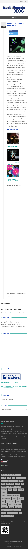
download (4, 480)
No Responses (21, 293)
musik (18, 501)
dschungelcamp (13, 480)
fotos (15, 489)
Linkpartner (19, 544)
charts (18, 478)
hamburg (4, 492)
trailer (15, 513)
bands (3, 478)
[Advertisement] (17, 239)
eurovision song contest (8, 486)
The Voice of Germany (14, 510)
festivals (4, 489)
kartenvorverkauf (6, 498)
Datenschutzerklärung (16, 541)
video (3, 516)
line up (8, 501)
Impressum (6, 541)
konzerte (21, 498)
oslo (10, 504)
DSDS (21, 480)
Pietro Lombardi (17, 504)
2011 (8, 475)
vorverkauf (10, 516)
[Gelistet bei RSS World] (4, 465)
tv (20, 513)
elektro (17, 483)
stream (11, 507)
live (13, 501)
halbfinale (21, 489)
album (18, 475)
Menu (21, 1)
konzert (14, 498)
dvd (3, 483)
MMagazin (10, 297)
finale (10, 489)
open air (4, 504)
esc (22, 483)
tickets (3, 513)
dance (23, 478)
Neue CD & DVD (11, 293)
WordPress (19, 546)
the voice (4, 510)
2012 (13, 475)
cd (13, 478)
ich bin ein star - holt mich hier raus (10, 495)
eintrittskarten (10, 483)
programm (4, 507)
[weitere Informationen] (20, 34)
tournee (10, 513)
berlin (9, 478)
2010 (3, 475)
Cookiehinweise (10, 544)
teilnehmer (18, 507)
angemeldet (9, 313)
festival (18, 486)
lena (3, 501)
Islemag (8, 546)
